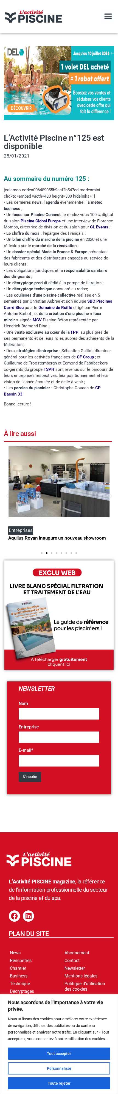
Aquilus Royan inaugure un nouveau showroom (57, 538)
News (15, 952)
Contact (72, 960)
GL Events (99, 227)
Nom (23, 703)
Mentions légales (80, 976)
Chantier (18, 968)
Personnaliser (59, 1068)
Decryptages (22, 991)
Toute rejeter (59, 1083)
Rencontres (21, 960)
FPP (74, 332)
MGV (37, 319)
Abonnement (76, 952)
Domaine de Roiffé (55, 307)
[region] (59, 1044)
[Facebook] (14, 916)
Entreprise (29, 727)
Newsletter (74, 968)
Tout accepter (59, 1053)
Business (18, 976)
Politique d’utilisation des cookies (84, 986)
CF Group (85, 357)
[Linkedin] (28, 916)
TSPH (49, 369)
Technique (20, 983)
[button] (108, 16)
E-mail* (26, 750)
